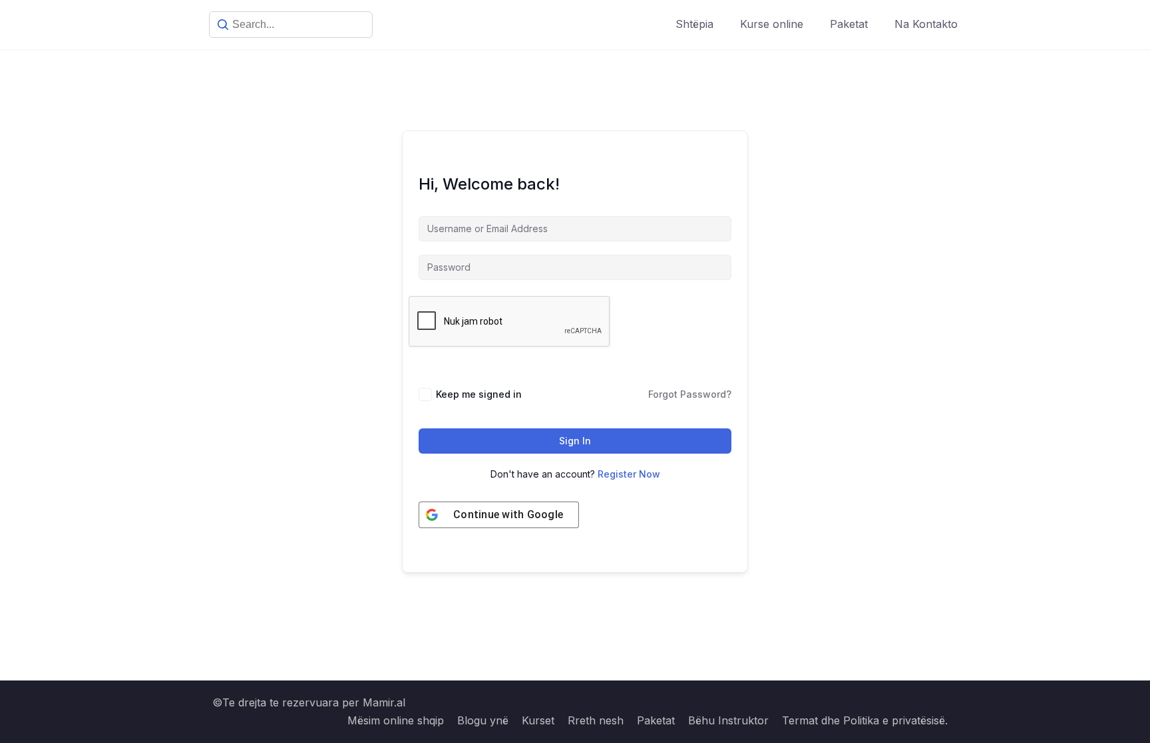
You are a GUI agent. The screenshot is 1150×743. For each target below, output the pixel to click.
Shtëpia (694, 24)
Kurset (538, 720)
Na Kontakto (926, 24)
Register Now (629, 474)
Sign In (575, 440)
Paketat (849, 24)
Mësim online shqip (395, 720)
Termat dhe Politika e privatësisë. (865, 720)
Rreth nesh (596, 720)
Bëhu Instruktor (728, 720)
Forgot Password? (689, 394)
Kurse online (771, 24)
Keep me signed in (479, 394)
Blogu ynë (482, 720)
